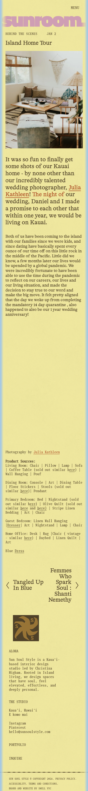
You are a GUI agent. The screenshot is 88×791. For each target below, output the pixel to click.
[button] (15, 340)
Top (73, 782)
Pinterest (17, 727)
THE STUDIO (18, 702)
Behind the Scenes (21, 34)
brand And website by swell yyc (30, 788)
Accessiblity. (18, 784)
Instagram (17, 723)
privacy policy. (66, 779)
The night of (48, 194)
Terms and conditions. (43, 784)
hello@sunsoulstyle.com (29, 732)
